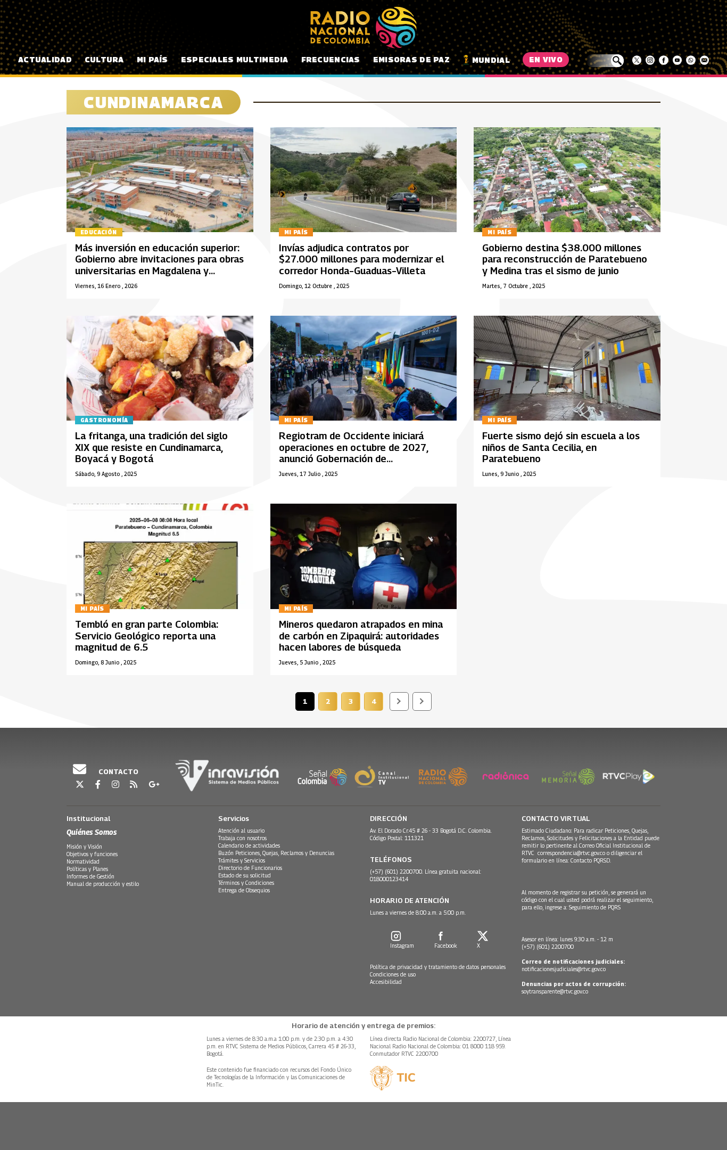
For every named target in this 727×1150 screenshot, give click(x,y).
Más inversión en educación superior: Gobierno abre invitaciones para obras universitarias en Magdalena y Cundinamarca (159, 265)
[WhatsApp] (690, 60)
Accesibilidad (386, 982)
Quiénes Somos (92, 831)
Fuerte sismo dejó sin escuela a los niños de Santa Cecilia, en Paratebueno (561, 447)
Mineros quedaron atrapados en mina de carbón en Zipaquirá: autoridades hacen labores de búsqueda (361, 636)
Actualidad (45, 59)
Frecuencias (330, 59)
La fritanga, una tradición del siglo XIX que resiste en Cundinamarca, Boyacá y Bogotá (151, 447)
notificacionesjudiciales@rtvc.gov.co (564, 969)
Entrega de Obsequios (244, 890)
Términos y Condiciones (246, 883)
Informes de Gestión (90, 876)
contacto (117, 771)
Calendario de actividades (249, 845)
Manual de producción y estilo (103, 884)
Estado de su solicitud (244, 875)
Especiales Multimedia (234, 59)
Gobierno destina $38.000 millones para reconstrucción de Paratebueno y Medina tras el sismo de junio (564, 259)
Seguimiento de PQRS (595, 907)
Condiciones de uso (393, 974)
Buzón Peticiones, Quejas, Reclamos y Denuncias (276, 853)
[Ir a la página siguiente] (399, 701)
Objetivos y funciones (92, 854)
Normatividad (83, 861)
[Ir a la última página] (422, 701)
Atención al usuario (241, 830)
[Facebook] (663, 60)
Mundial (491, 59)
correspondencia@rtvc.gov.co (571, 853)
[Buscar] (605, 60)
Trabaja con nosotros (242, 838)
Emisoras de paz (411, 59)
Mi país (152, 59)
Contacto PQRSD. (592, 860)
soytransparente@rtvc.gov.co (555, 991)
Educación (98, 232)
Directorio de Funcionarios (250, 868)
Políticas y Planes (87, 869)
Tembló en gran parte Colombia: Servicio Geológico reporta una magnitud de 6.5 (146, 636)
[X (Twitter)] (636, 60)
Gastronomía (104, 420)
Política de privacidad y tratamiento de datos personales (438, 967)
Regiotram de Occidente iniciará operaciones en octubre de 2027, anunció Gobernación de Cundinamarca (353, 453)
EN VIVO (546, 59)
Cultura (104, 59)
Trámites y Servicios (241, 860)
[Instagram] (650, 60)
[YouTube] (677, 60)
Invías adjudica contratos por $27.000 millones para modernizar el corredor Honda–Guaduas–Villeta (361, 259)
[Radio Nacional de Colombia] (363, 27)
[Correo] (704, 60)
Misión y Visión (84, 846)
